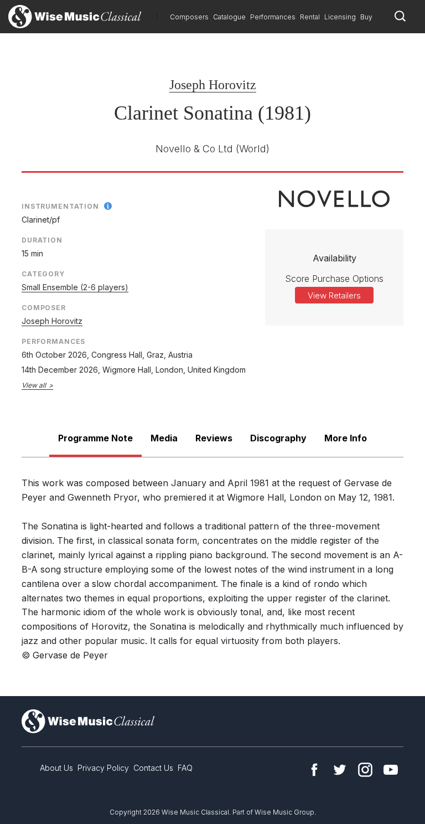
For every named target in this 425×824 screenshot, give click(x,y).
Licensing (340, 17)
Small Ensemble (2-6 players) (75, 287)
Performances (273, 17)
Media (164, 438)
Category (43, 274)
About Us (56, 767)
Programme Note (95, 438)
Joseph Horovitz (212, 85)
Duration (42, 240)
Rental (310, 17)
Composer (44, 307)
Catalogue (229, 17)
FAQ (185, 767)
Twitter (340, 770)
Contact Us (153, 767)
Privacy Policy (103, 767)
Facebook (314, 770)
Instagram (365, 770)
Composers (189, 17)
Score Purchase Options (334, 278)
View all (34, 385)
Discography (278, 438)
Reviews (213, 438)
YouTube (390, 770)
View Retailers (334, 295)
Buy (366, 17)
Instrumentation (60, 206)
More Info (345, 438)
